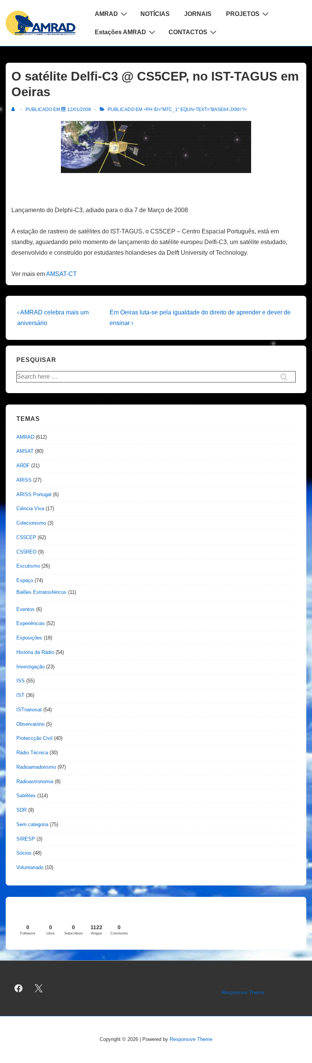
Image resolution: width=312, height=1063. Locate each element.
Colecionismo (31, 523)
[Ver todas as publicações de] (14, 109)
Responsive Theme (242, 992)
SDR (21, 810)
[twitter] (39, 988)
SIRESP (25, 839)
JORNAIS (198, 14)
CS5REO (26, 552)
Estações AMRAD (120, 32)
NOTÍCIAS (155, 14)
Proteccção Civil (34, 738)
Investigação (30, 667)
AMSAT (24, 451)
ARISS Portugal (33, 494)
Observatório (30, 724)
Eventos (25, 609)
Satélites (26, 795)
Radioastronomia (34, 781)
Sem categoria (32, 824)
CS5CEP (26, 537)
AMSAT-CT (61, 274)
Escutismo (28, 566)
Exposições (29, 638)
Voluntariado (29, 867)
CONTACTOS (188, 32)
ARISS (24, 480)
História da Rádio (35, 652)
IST (20, 695)
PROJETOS (242, 14)
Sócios (24, 853)
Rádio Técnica (32, 752)
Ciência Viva (30, 508)
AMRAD (106, 14)
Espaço (24, 580)
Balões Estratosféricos (41, 592)
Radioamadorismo (36, 767)
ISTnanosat (29, 709)
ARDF (23, 465)
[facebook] (18, 988)
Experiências (30, 623)
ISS (20, 681)
